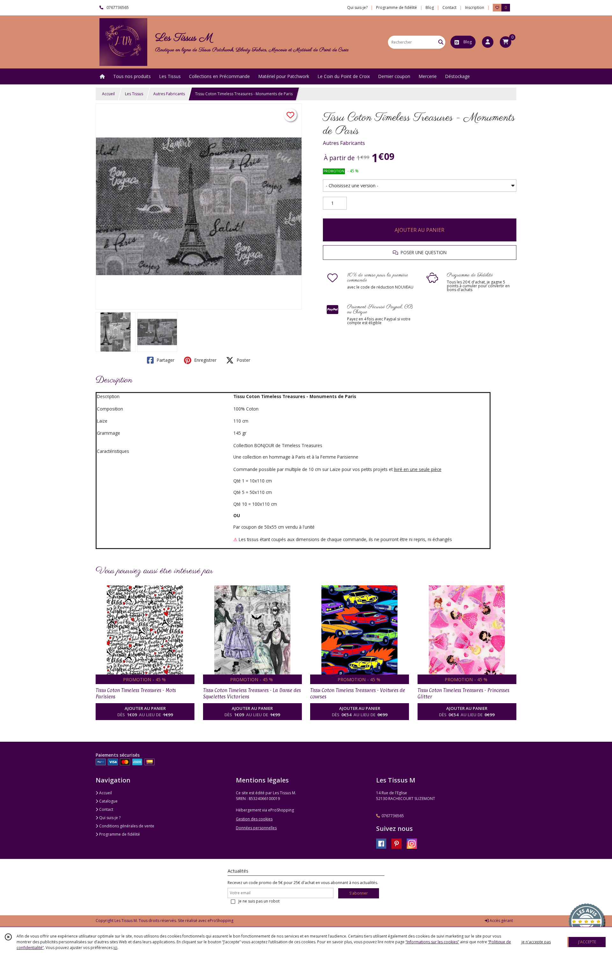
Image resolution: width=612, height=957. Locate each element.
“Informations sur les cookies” (432, 942)
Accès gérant (501, 920)
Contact (449, 7)
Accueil (108, 93)
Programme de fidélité (119, 834)
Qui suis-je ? (109, 817)
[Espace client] (488, 42)
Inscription (474, 7)
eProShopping (220, 920)
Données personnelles (256, 828)
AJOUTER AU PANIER (419, 229)
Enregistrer (204, 360)
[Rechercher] (441, 42)
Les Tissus (134, 93)
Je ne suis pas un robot (259, 901)
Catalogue (108, 801)
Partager (164, 360)
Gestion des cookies (254, 819)
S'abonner (358, 893)
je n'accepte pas (536, 942)
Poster (242, 360)
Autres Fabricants (169, 93)
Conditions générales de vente (126, 826)
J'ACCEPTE (587, 942)
